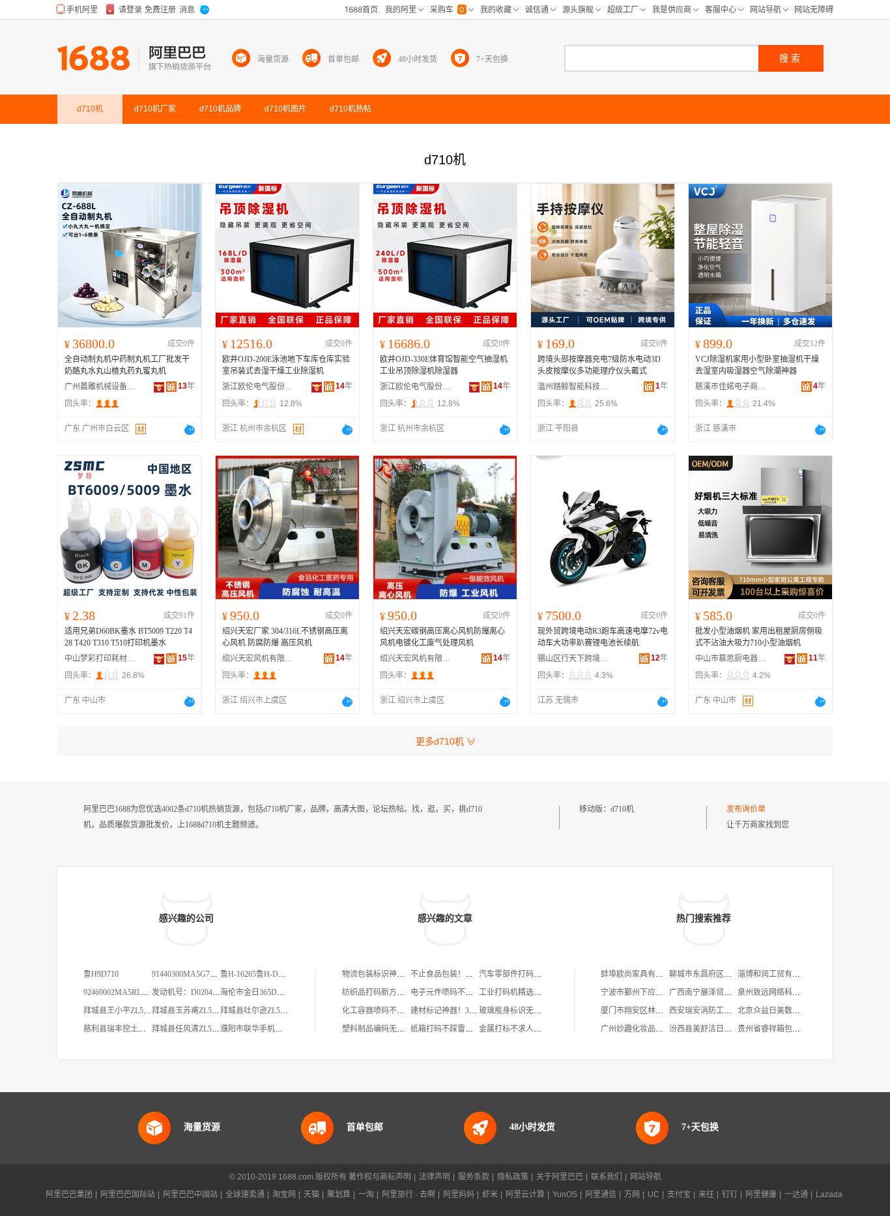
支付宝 (679, 1194)
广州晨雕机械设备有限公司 (100, 386)
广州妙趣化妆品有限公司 (644, 1028)
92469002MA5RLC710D (123, 992)
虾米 (490, 1194)
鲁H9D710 (101, 974)
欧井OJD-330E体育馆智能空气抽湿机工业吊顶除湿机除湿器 (444, 365)
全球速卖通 (245, 1194)
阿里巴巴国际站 (127, 1194)
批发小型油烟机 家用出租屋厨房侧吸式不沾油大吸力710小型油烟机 (758, 637)
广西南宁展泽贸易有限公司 (716, 992)
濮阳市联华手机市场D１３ (266, 1028)
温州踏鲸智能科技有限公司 (573, 386)
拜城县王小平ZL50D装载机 (130, 1010)
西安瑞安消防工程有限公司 (716, 1010)
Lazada (829, 1194)
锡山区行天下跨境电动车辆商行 (573, 658)
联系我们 (606, 1176)
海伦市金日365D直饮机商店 (268, 992)
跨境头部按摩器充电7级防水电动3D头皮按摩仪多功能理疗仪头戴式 (599, 365)
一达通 (796, 1194)
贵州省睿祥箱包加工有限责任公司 (796, 1028)
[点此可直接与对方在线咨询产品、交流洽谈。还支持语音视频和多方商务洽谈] (189, 430)
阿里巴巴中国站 (190, 1194)
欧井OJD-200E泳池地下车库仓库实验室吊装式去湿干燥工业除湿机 (286, 365)
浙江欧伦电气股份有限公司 (258, 386)
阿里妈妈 (458, 1194)
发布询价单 (746, 809)
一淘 (366, 1194)
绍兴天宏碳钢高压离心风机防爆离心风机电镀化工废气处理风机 (442, 637)
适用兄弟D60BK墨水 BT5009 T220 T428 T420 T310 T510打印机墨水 (128, 637)
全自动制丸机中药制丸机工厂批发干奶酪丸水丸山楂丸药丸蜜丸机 (127, 365)
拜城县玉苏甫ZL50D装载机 (198, 1010)
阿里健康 (761, 1194)
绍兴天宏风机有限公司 (258, 658)
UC (653, 1194)
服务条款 (473, 1176)
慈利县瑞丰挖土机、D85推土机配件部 (148, 1028)
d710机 (622, 809)
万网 (632, 1194)
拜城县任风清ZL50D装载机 (198, 1028)
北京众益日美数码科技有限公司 (792, 1010)
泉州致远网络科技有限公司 (784, 992)
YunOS (565, 1194)
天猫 (311, 1194)
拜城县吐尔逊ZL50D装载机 (266, 1010)
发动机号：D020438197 (192, 992)
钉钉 (730, 1194)
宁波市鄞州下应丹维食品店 (648, 992)
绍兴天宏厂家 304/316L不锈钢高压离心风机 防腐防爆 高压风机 (285, 637)
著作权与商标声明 (380, 1176)
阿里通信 (600, 1194)
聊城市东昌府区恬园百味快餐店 (724, 974)
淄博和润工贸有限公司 (777, 974)
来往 (706, 1194)
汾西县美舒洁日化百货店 (712, 1028)
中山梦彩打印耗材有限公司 (100, 658)
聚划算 (339, 1194)
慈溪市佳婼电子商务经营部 (731, 386)
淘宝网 (284, 1194)
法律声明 (434, 1176)
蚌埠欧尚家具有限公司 (640, 974)
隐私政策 (512, 1176)
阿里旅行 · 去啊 (408, 1194)
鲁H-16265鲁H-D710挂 (259, 974)
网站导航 (645, 1176)
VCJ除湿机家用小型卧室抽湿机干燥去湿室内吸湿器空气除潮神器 (757, 365)
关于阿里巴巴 (559, 1176)
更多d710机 (440, 741)
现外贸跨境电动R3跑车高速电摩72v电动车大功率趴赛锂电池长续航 (603, 637)
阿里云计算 (525, 1194)
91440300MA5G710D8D (192, 974)
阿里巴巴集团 (69, 1194)
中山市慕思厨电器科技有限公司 (731, 658)
